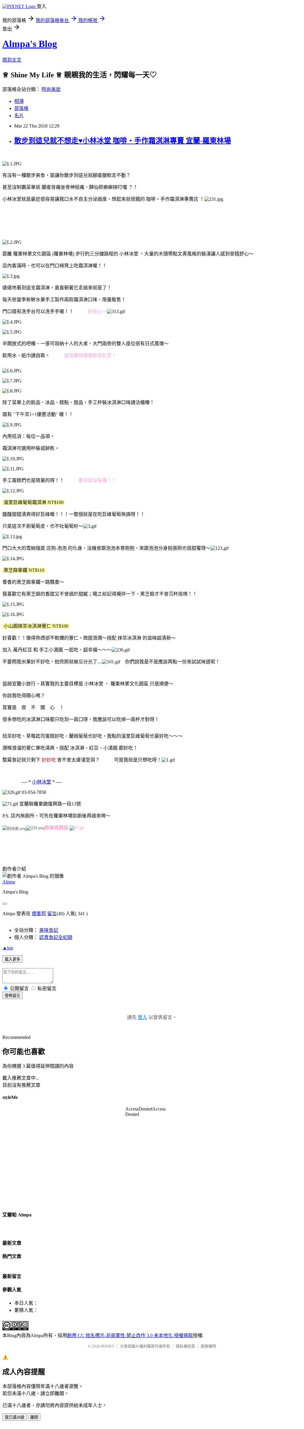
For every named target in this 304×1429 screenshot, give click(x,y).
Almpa (8, 881)
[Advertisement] (110, 220)
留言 (52, 913)
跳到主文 (11, 59)
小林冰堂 (41, 781)
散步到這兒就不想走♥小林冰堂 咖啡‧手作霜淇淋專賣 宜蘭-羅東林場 (122, 141)
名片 (19, 115)
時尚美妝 (51, 89)
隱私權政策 (185, 1346)
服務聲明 (208, 1346)
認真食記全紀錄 (55, 937)
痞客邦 (39, 913)
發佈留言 (12, 995)
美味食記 (48, 930)
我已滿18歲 (14, 1417)
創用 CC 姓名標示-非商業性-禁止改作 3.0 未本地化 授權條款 (130, 1335)
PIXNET (107, 1346)
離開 (34, 1417)
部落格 (21, 108)
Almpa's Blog (29, 43)
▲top (7, 947)
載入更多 (12, 959)
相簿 (19, 101)
